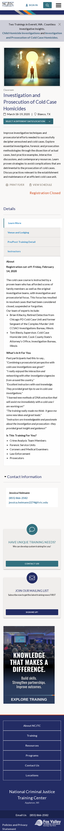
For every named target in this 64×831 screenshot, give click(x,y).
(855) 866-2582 (18, 497)
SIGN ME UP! (32, 612)
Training (32, 735)
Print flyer (17, 184)
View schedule (42, 184)
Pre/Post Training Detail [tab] (21, 241)
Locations (32, 775)
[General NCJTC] (29, 664)
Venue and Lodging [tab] (18, 232)
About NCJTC (32, 725)
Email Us (21, 815)
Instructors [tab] (14, 251)
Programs (32, 755)
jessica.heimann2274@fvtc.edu (28, 502)
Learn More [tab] (14, 223)
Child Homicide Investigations (21, 33)
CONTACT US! (32, 563)
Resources (32, 745)
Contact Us (32, 765)
